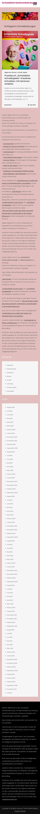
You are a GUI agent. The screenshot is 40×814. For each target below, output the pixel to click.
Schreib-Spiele (22, 72)
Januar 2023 (11, 567)
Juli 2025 (9, 455)
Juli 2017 (9, 693)
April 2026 (10, 422)
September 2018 (12, 685)
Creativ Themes (20, 811)
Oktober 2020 (11, 667)
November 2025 (12, 441)
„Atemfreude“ (16, 192)
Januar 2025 (11, 478)
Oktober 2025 (11, 444)
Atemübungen (11, 369)
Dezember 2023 (12, 526)
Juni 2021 (9, 637)
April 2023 (10, 556)
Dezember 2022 (12, 570)
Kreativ (9, 380)
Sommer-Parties (8, 160)
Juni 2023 (10, 548)
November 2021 (12, 619)
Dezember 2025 (12, 437)
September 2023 (12, 537)
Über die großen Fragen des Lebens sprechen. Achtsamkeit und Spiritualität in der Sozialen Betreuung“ (20, 303)
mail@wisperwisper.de (9, 799)
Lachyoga (10, 384)
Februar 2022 (11, 607)
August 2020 (11, 674)
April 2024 (10, 511)
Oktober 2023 (11, 533)
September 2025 (12, 448)
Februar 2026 (11, 430)
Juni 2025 (10, 459)
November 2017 (12, 689)
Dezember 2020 (12, 659)
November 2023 (12, 530)
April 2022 (10, 600)
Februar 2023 (11, 563)
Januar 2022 (11, 611)
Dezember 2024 (12, 481)
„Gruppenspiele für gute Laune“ (12, 202)
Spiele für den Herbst (10, 166)
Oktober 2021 (11, 622)
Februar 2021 (11, 652)
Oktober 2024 (11, 489)
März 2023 (10, 559)
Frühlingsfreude (8, 152)
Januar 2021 (10, 656)
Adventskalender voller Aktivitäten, (15, 174)
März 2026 (10, 426)
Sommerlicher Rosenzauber (12, 157)
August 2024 (11, 496)
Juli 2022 (9, 589)
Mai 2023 (10, 552)
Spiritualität (10, 391)
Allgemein (7, 72)
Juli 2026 (9, 411)
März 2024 (10, 515)
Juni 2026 (10, 415)
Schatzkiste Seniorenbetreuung (19, 2)
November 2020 (12, 663)
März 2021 (10, 648)
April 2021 (10, 645)
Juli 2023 (9, 544)
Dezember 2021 (12, 615)
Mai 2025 (10, 463)
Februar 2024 (11, 519)
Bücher (14, 72)
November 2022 (12, 574)
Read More (8, 105)
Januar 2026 (11, 433)
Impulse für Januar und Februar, (14, 146)
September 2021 (12, 626)
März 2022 (10, 604)
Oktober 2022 (11, 578)
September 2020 (12, 671)
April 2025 (10, 467)
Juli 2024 (9, 500)
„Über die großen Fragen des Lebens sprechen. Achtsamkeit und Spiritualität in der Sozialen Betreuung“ (17, 213)
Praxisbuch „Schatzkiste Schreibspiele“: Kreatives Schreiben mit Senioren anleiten (17, 79)
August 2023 (11, 541)
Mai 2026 (10, 418)
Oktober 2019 (11, 682)
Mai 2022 (10, 596)
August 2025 (11, 452)
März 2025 (10, 470)
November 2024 (12, 485)
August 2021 (10, 630)
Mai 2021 (9, 641)
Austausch (10, 373)
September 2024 (12, 493)
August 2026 (11, 407)
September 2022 (12, 582)
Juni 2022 (10, 593)
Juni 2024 (10, 504)
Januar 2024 (11, 522)
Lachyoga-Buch (8, 144)
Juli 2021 (9, 633)
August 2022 (11, 585)
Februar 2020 (11, 678)
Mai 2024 (10, 507)
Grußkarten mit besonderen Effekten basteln (18, 171)
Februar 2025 (11, 474)
